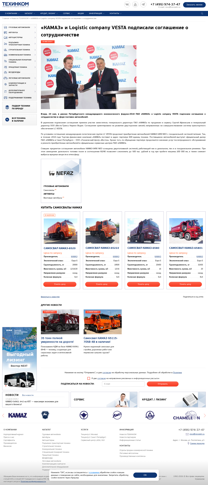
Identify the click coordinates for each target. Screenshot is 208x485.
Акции (81, 13)
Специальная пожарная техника (20, 61)
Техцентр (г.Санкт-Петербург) (93, 437)
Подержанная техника (20, 98)
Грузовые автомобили (19, 27)
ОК (145, 475)
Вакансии (7, 446)
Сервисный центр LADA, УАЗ (92, 440)
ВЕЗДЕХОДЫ (14, 72)
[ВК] (127, 4)
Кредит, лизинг (47, 13)
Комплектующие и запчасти (17, 84)
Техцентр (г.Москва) (89, 434)
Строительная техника (19, 50)
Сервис (66, 13)
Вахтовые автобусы (54, 198)
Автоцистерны (15, 37)
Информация (95, 13)
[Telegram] (143, 4)
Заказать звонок (194, 4)
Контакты (114, 13)
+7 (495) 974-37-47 (165, 4)
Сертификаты (9, 440)
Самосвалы (50, 190)
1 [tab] (5, 385)
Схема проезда (197, 443)
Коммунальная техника (20, 55)
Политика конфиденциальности (33, 481)
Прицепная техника (18, 67)
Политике (177, 372)
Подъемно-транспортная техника (19, 44)
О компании (11, 13)
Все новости (28, 395)
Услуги (84, 429)
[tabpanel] (19, 358)
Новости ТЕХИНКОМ (128, 434)
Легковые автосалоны (129, 453)
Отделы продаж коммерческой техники (136, 450)
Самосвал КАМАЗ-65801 (186, 248)
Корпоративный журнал (13, 434)
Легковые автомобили (19, 78)
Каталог (29, 13)
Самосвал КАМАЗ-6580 (143, 248)
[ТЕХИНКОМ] (18, 4)
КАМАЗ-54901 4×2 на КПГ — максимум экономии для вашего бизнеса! (32, 403)
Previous (3, 415)
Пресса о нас (9, 437)
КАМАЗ (74, 256)
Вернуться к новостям (50, 297)
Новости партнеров (128, 437)
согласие (107, 372)
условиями (94, 472)
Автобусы (13, 32)
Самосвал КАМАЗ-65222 (102, 248)
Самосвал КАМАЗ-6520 (60, 248)
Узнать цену (60, 284)
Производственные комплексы (132, 456)
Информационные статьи (130, 440)
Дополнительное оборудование (17, 91)
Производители (10, 443)
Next (205, 415)
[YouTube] (135, 4)
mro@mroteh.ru (172, 7)
